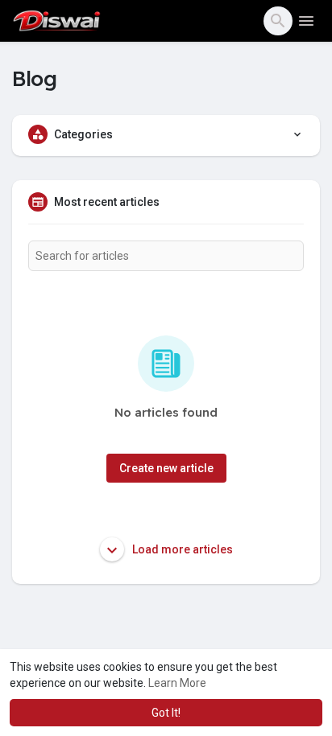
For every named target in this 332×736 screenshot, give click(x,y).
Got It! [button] (166, 712)
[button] (278, 20)
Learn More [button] (177, 682)
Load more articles (181, 549)
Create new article (166, 468)
